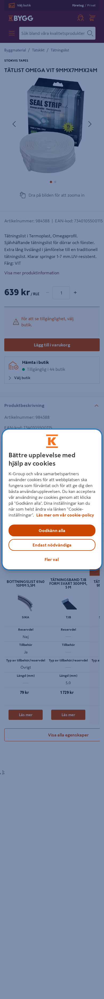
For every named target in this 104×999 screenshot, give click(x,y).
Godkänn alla (52, 530)
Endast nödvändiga (52, 545)
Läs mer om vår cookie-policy (65, 515)
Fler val (52, 559)
